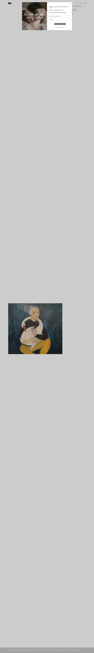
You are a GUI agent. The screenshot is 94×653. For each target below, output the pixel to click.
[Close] (69, 4)
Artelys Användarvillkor (59, 27)
